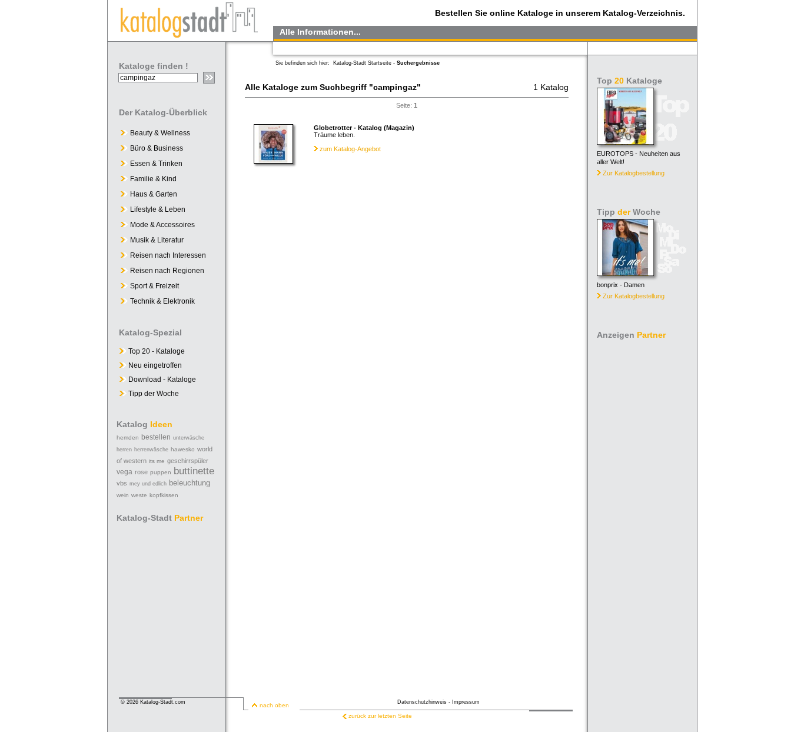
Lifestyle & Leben (157, 209)
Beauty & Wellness (160, 133)
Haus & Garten (153, 194)
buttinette (194, 471)
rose (141, 471)
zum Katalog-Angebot (350, 148)
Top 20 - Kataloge (156, 351)
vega (124, 472)
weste (139, 495)
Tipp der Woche (153, 394)
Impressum (466, 702)
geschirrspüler (187, 460)
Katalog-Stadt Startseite (362, 63)
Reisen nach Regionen (167, 271)
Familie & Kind (153, 179)
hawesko (183, 449)
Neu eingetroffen (154, 365)
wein (123, 495)
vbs (122, 483)
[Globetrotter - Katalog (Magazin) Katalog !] (273, 160)
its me (157, 461)
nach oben (274, 705)
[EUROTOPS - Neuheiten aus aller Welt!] (625, 142)
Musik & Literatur (157, 240)
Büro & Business (156, 148)
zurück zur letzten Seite (380, 716)
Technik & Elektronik (162, 301)
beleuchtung (189, 482)
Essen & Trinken (156, 163)
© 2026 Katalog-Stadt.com (153, 702)
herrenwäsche (151, 449)
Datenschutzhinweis (422, 702)
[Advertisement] (643, 520)
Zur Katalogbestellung (634, 173)
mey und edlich (148, 484)
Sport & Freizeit (154, 286)
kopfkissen (163, 495)
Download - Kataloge (161, 379)
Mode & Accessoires (162, 225)
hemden (128, 437)
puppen (160, 472)
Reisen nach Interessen (168, 255)
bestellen (156, 437)
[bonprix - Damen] (625, 273)
